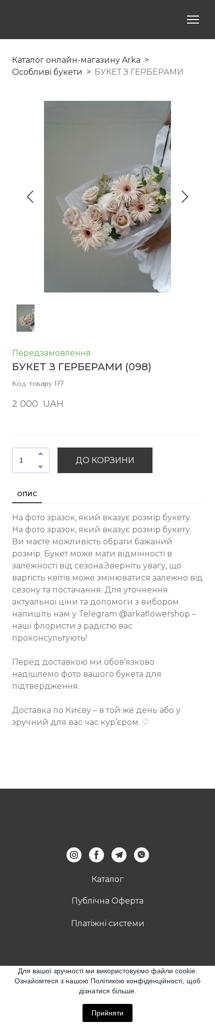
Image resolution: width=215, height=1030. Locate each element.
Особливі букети (47, 72)
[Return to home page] (45, 20)
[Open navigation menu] (193, 20)
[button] (40, 453)
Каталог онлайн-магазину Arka (76, 60)
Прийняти (108, 1013)
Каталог (108, 879)
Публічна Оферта (108, 901)
